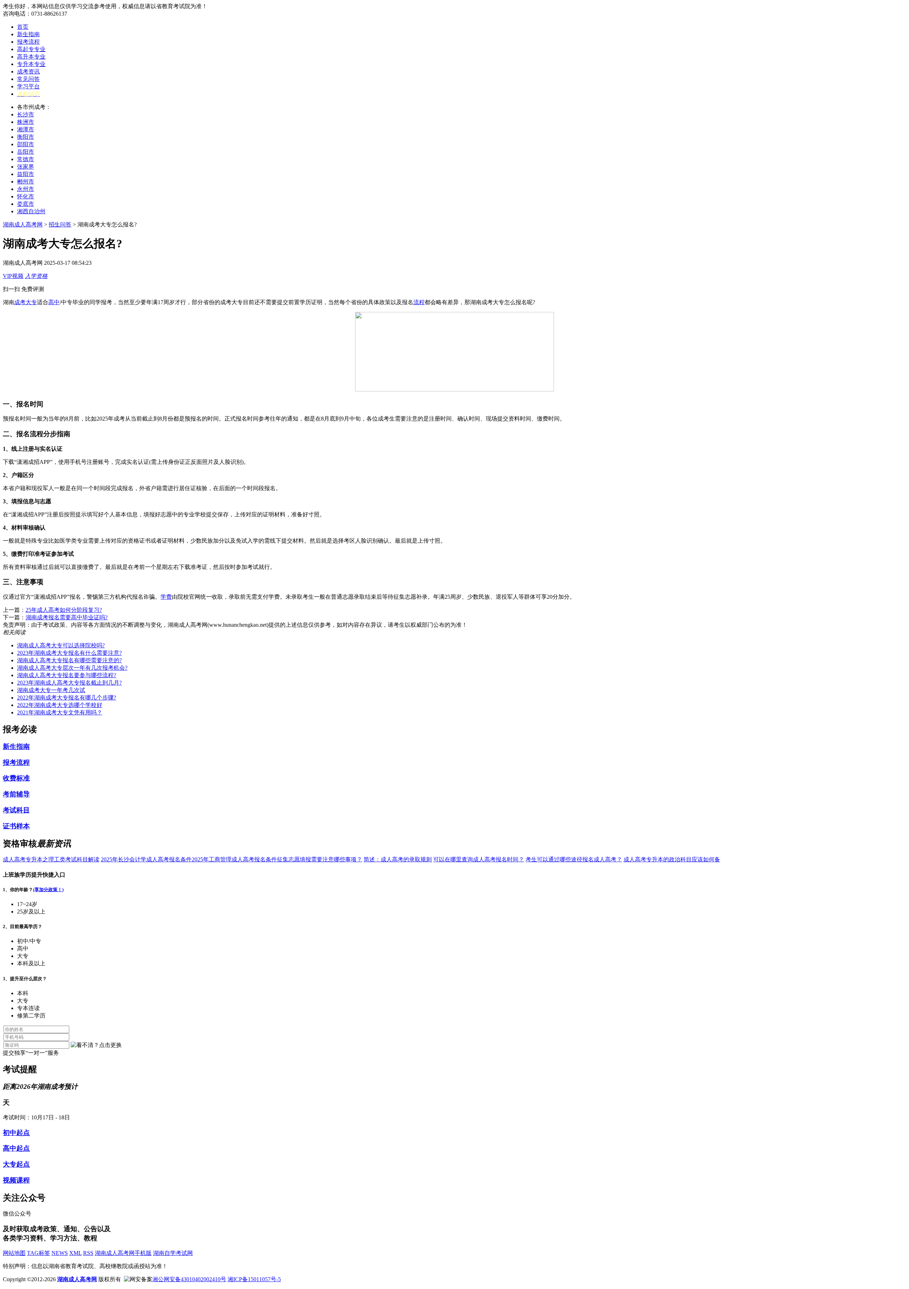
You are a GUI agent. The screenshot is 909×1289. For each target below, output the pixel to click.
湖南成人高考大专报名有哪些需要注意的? (69, 660)
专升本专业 (31, 64)
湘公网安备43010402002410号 (189, 1279)
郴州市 (25, 182)
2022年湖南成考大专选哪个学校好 (59, 705)
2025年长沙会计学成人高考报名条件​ (146, 859)
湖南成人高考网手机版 (123, 1253)
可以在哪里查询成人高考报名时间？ (478, 859)
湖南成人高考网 (23, 224)
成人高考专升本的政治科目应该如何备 (672, 859)
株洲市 (25, 122)
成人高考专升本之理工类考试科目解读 (51, 859)
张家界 (25, 167)
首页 (22, 27)
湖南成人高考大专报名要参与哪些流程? (66, 675)
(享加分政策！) (48, 889)
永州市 (25, 189)
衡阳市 (25, 137)
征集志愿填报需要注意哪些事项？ (319, 859)
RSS (88, 1253)
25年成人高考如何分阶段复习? (64, 610)
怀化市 (25, 196)
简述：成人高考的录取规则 (398, 859)
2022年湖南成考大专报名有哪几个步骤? (66, 698)
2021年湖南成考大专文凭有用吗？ (59, 712)
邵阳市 (25, 144)
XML (75, 1253)
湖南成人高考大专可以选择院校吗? (61, 645)
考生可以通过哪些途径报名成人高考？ (574, 859)
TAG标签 (38, 1253)
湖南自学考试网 (173, 1253)
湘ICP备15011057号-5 (254, 1279)
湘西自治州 (31, 211)
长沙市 (25, 114)
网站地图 (14, 1253)
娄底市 (25, 204)
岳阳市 (25, 152)
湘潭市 (25, 129)
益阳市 (25, 174)
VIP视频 (13, 276)
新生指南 (28, 34)
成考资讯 (28, 71)
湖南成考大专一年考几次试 (51, 690)
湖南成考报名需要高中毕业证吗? (67, 617)
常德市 (25, 159)
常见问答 (28, 79)
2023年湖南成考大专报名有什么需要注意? (69, 653)
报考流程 (28, 42)
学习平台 (28, 86)
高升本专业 (31, 57)
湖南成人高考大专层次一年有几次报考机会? (72, 668)
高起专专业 (31, 49)
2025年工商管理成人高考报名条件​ (234, 859)
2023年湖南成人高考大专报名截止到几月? (69, 683)
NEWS (59, 1253)
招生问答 (60, 224)
